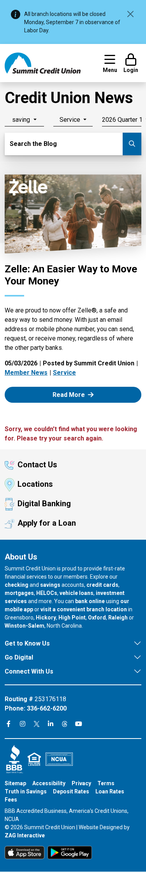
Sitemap (15, 783)
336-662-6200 (47, 708)
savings (50, 585)
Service (64, 372)
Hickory (46, 617)
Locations (35, 484)
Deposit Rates (71, 791)
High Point (72, 617)
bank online (90, 601)
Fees (11, 800)
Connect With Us (29, 671)
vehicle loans (76, 593)
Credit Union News (69, 98)
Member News (26, 372)
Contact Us (37, 464)
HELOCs (46, 593)
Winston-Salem (24, 626)
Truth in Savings (26, 791)
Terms (105, 783)
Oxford (97, 617)
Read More (78, 394)
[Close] (130, 14)
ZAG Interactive (25, 835)
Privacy (81, 783)
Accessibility (48, 783)
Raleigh (118, 617)
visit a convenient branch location (83, 609)
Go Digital (19, 657)
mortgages (19, 593)
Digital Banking (44, 503)
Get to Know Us (27, 643)
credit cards (102, 585)
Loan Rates (109, 791)
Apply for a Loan (47, 523)
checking (16, 585)
